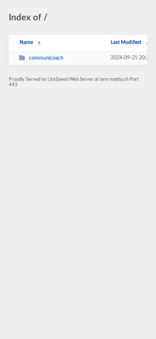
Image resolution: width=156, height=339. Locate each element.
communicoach (46, 58)
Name (26, 42)
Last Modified (126, 42)
